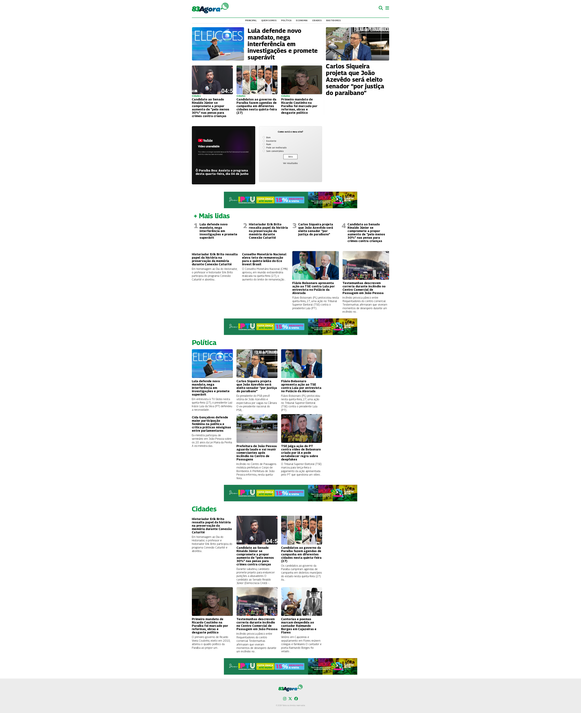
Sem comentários (275, 151)
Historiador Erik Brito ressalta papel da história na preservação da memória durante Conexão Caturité (268, 230)
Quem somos (269, 20)
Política (286, 20)
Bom (268, 137)
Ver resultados (290, 163)
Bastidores (333, 20)
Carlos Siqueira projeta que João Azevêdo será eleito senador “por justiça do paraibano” (315, 229)
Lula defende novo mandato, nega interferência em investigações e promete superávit (218, 230)
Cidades (317, 20)
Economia (301, 20)
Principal (251, 20)
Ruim (268, 144)
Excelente (271, 141)
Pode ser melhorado (276, 147)
